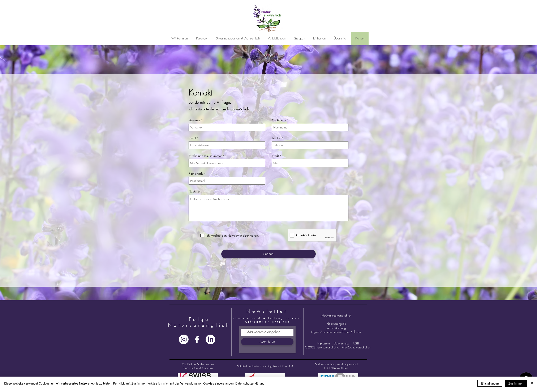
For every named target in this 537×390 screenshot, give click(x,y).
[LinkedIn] (210, 339)
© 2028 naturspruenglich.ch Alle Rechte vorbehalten (338, 347)
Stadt (275, 155)
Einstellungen (490, 383)
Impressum (324, 343)
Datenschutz (341, 343)
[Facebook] (197, 339)
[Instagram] (184, 339)
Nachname (279, 120)
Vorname (194, 120)
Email (192, 137)
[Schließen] (531, 383)
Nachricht (195, 191)
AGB (356, 343)
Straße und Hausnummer (205, 155)
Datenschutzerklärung (250, 383)
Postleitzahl (196, 173)
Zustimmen (515, 383)
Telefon (276, 137)
